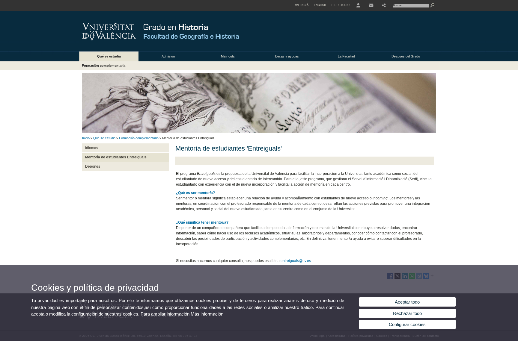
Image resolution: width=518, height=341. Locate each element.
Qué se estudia (109, 56)
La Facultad (346, 56)
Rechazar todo (407, 313)
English (320, 5)
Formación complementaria (103, 65)
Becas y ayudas (287, 56)
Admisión (168, 56)
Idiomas (91, 148)
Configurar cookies (407, 324)
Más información (207, 313)
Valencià (301, 5)
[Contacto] (371, 5)
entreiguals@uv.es (296, 261)
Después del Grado (405, 56)
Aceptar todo (407, 301)
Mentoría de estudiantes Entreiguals (116, 157)
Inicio (86, 138)
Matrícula (227, 56)
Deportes (92, 166)
